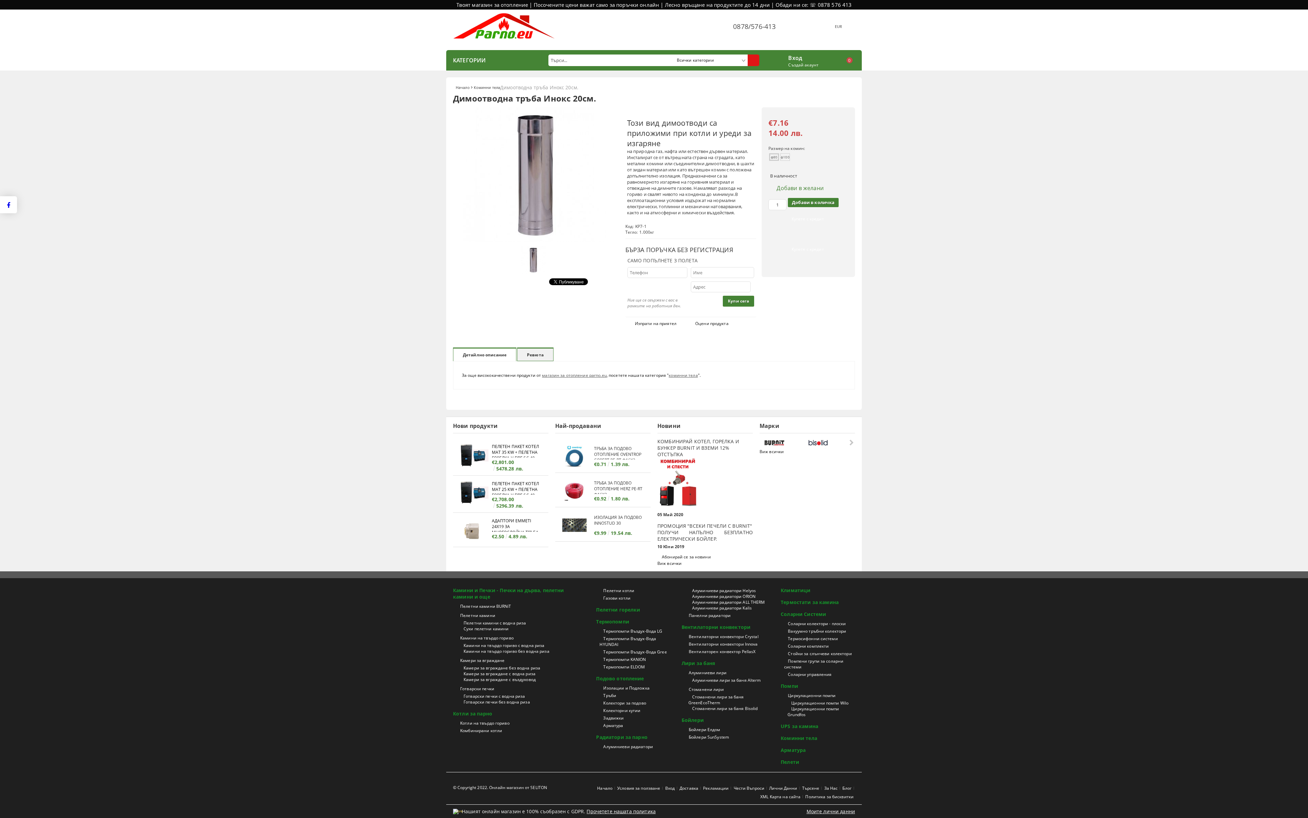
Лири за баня (698, 663)
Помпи (789, 686)
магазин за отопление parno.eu (574, 375)
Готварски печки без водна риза (497, 702)
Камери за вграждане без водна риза (502, 668)
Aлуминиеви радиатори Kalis (722, 608)
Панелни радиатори (710, 615)
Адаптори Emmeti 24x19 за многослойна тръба (515, 525)
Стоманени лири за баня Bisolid (725, 708)
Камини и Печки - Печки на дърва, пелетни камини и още (508, 593)
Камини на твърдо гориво (487, 638)
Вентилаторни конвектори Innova (723, 644)
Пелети (790, 762)
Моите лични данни (831, 811)
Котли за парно (472, 713)
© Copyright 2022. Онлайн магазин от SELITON (500, 787)
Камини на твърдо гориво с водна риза (504, 645)
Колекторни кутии (621, 710)
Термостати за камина (810, 602)
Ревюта (535, 355)
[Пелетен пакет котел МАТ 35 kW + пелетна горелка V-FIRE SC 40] (472, 456)
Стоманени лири (706, 689)
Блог (846, 788)
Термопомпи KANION (624, 659)
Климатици (795, 590)
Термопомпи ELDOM (624, 667)
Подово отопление (620, 678)
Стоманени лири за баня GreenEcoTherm (716, 700)
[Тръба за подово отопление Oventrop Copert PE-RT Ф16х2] (575, 456)
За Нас (831, 788)
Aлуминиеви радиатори (628, 747)
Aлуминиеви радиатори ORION (724, 596)
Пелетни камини (477, 615)
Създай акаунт (803, 65)
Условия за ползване (638, 788)
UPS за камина (799, 726)
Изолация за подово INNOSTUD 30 (618, 520)
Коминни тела (487, 87)
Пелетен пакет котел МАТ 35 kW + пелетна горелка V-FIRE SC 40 (515, 451)
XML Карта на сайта (780, 797)
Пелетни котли (618, 590)
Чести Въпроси (749, 788)
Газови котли (616, 598)
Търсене (811, 788)
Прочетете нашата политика (621, 811)
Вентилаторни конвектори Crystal (724, 636)
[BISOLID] (828, 443)
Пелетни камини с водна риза (495, 623)
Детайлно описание (485, 355)
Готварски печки (477, 689)
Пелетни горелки (618, 609)
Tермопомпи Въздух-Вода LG (632, 631)
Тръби (609, 695)
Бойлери (693, 720)
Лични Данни (783, 788)
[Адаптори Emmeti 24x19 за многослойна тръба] (472, 530)
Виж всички (669, 563)
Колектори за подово (624, 703)
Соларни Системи (803, 614)
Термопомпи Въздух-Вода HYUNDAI (628, 641)
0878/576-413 (754, 26)
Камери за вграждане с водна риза (499, 674)
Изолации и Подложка (626, 688)
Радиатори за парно (622, 737)
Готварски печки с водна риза (494, 696)
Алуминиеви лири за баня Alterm (726, 680)
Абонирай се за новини (686, 557)
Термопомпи (612, 621)
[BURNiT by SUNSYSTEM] (785, 443)
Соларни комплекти (808, 646)
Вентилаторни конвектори (716, 627)
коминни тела (683, 375)
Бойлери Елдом (704, 729)
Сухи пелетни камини (486, 629)
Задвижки (613, 718)
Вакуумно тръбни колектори (817, 631)
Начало (463, 87)
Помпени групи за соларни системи (813, 664)
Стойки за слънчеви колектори (820, 654)
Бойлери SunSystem (709, 737)
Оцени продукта (712, 323)
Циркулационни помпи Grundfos (813, 711)
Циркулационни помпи (812, 695)
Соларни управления (809, 674)
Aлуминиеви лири (708, 673)
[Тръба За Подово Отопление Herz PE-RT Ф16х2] (575, 491)
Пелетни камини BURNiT (485, 606)
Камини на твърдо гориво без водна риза (506, 651)
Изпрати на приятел (655, 323)
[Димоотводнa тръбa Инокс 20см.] (534, 239)
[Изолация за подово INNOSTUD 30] (575, 525)
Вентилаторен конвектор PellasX (722, 651)
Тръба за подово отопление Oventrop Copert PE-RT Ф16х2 (617, 453)
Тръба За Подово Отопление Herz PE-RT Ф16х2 (618, 487)
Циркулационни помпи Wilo (819, 703)
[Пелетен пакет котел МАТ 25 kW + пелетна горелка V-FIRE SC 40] (472, 493)
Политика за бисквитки (829, 797)
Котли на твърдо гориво (485, 723)
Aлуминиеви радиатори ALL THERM (728, 602)
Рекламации (716, 788)
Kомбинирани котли (481, 731)
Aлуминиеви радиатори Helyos (724, 590)
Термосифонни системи (813, 639)
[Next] (851, 442)
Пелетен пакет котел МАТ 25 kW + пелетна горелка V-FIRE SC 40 (515, 488)
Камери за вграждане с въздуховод (500, 679)
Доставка (689, 788)
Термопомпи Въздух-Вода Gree (635, 652)
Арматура (613, 725)
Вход (795, 57)
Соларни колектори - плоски (817, 624)
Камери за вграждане (482, 660)
